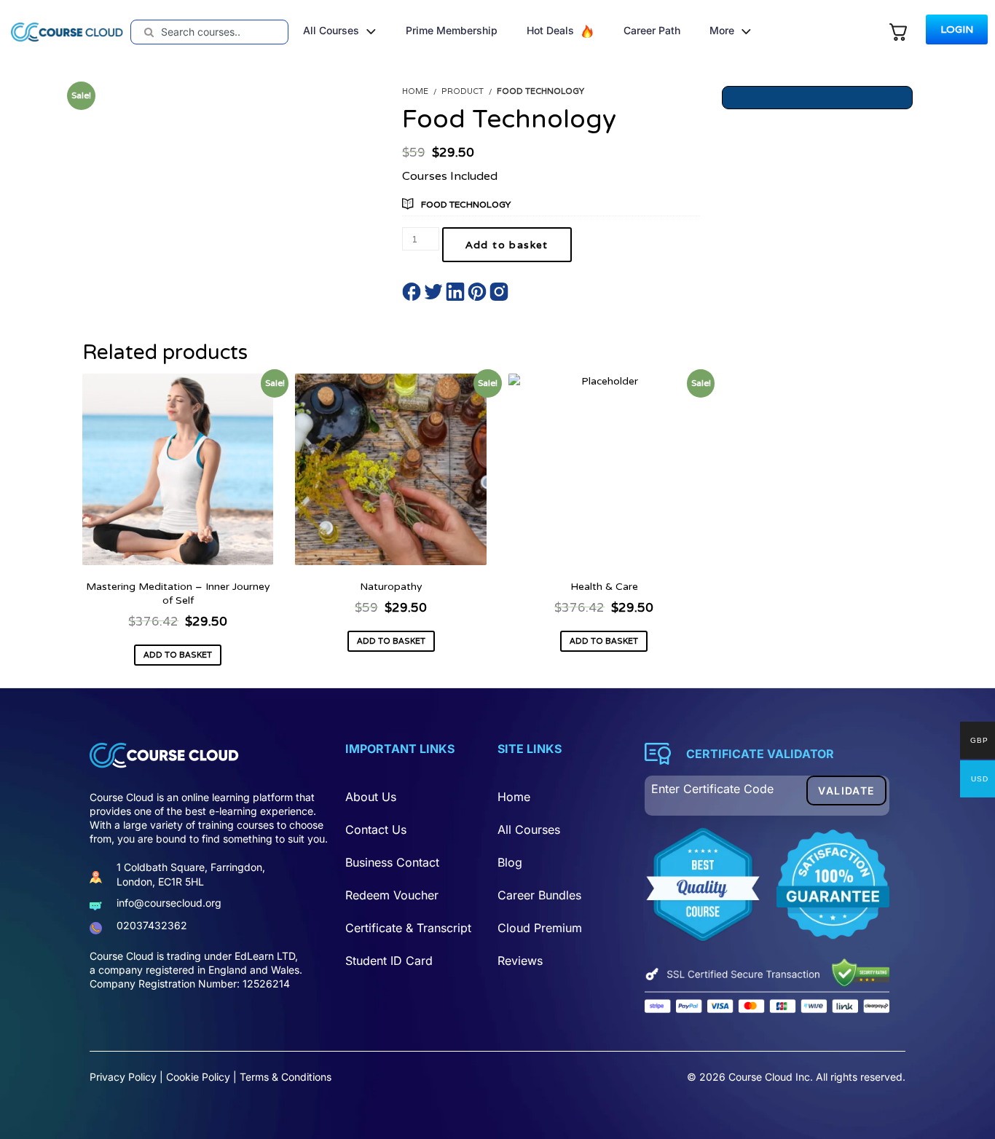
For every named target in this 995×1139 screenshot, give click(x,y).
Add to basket (506, 244)
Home (514, 796)
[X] (130, 1024)
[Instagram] (226, 1024)
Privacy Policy (123, 1077)
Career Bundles (539, 895)
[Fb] (98, 1024)
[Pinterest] (162, 1024)
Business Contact (392, 862)
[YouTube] (194, 1024)
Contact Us (375, 829)
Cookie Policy (198, 1077)
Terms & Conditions (285, 1077)
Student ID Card (389, 960)
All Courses (529, 829)
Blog (510, 862)
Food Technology (466, 204)
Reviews (520, 960)
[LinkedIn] (258, 1024)
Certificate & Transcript (408, 928)
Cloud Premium (540, 928)
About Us (370, 796)
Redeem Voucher (391, 895)
